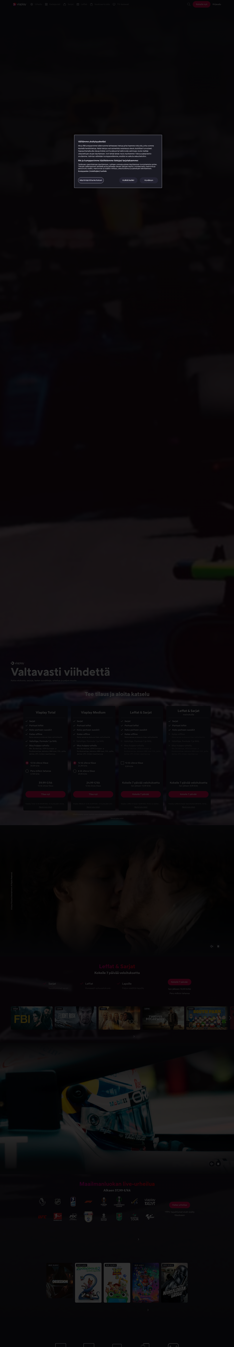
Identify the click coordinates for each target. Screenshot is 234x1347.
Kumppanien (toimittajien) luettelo (92, 171)
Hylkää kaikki (128, 180)
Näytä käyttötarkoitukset (91, 180)
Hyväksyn (148, 180)
